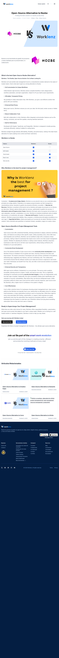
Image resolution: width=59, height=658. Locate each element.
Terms (51, 467)
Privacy (56, 467)
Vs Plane (33, 451)
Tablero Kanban (19, 454)
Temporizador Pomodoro (22, 456)
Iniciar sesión (41, 4)
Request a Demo (21, 322)
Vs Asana (33, 445)
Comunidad (48, 449)
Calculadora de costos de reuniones (22, 446)
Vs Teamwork (34, 449)
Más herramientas (21, 460)
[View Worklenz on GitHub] (11, 467)
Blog (46, 445)
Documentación (49, 451)
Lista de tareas (19, 452)
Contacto (3, 447)
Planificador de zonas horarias (21, 449)
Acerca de (3, 445)
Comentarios (48, 447)
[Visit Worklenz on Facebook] (5, 467)
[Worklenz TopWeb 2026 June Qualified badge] (3, 452)
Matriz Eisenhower (20, 458)
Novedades (48, 453)
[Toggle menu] (54, 4)
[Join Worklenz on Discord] (14, 467)
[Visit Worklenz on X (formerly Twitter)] (2, 467)
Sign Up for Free (7, 322)
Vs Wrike (33, 453)
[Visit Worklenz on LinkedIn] (8, 467)
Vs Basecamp (34, 447)
